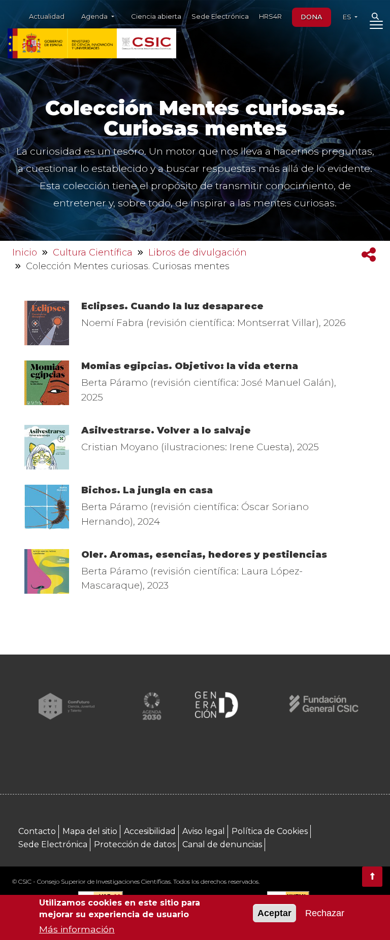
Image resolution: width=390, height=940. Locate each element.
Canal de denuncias (222, 844)
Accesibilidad (150, 831)
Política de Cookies (270, 831)
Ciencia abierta (156, 16)
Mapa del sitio (89, 831)
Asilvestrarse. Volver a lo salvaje (166, 430)
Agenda (95, 16)
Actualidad (46, 16)
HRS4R (270, 16)
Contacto (37, 831)
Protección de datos (135, 844)
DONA (311, 17)
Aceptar (274, 913)
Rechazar (324, 913)
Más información (77, 929)
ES (348, 17)
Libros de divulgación (197, 252)
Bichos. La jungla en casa (147, 490)
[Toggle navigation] (376, 27)
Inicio (24, 252)
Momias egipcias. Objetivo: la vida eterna (189, 366)
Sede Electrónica (220, 16)
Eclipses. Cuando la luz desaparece (172, 306)
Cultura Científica (93, 252)
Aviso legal (203, 831)
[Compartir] (369, 254)
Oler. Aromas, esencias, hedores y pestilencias (204, 554)
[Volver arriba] (372, 876)
